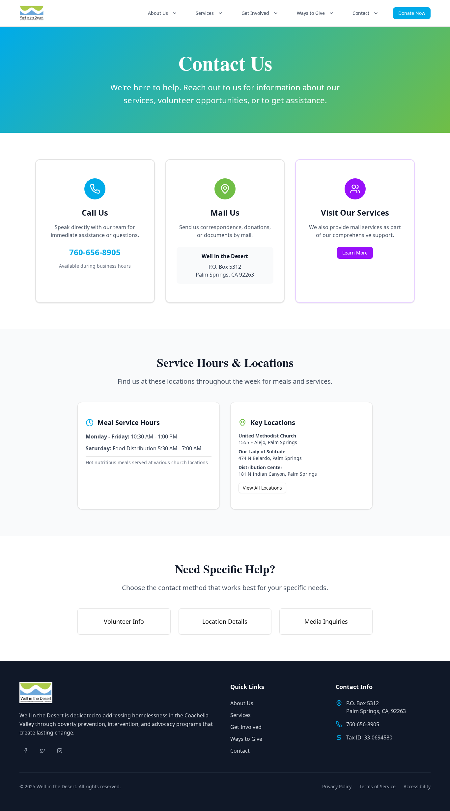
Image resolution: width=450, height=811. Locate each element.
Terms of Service (377, 786)
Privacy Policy (337, 786)
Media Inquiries (326, 621)
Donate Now (411, 13)
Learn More (355, 253)
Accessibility (417, 786)
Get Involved (246, 727)
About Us (241, 703)
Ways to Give (246, 738)
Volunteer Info (124, 621)
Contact (240, 750)
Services (240, 715)
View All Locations (262, 488)
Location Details (224, 621)
